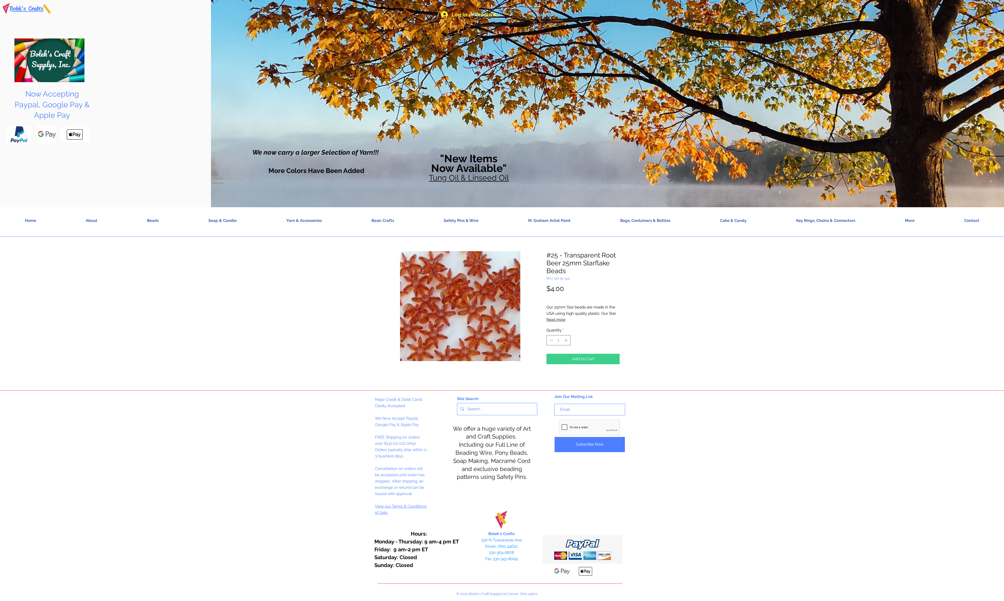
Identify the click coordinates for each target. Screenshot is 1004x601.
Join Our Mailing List (573, 396)
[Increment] (566, 340)
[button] (995, 9)
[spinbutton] (558, 340)
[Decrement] (550, 340)
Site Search (467, 398)
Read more (555, 319)
